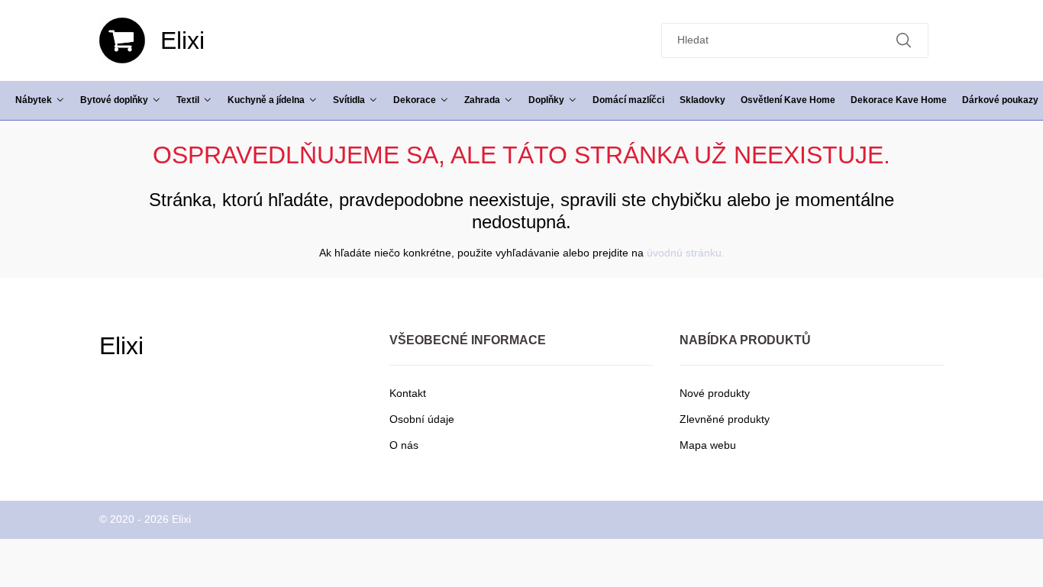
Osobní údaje (421, 419)
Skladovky (702, 100)
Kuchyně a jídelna (266, 100)
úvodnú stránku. (686, 253)
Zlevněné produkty (725, 419)
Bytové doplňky (114, 100)
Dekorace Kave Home (899, 100)
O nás (403, 445)
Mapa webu (708, 445)
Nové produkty (715, 393)
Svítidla (349, 100)
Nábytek (33, 100)
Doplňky (546, 100)
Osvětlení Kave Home (788, 100)
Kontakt (407, 393)
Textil (187, 100)
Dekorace (414, 100)
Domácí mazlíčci (628, 100)
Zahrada (482, 100)
